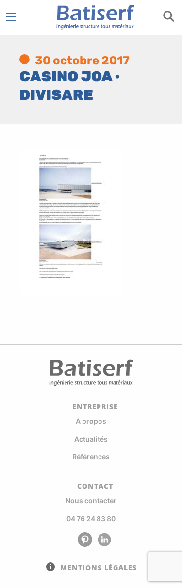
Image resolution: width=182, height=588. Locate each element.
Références (91, 456)
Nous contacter (91, 500)
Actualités (91, 439)
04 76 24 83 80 (91, 518)
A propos (91, 421)
